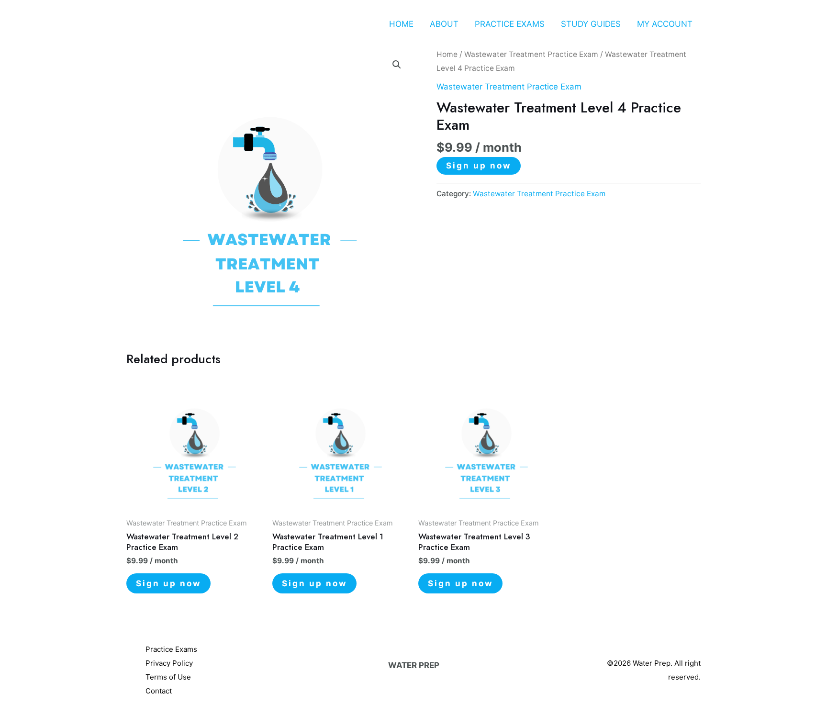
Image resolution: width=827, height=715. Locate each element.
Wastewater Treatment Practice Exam (531, 54)
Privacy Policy (169, 663)
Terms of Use (168, 676)
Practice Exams (510, 24)
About (444, 24)
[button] (396, 64)
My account (665, 24)
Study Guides (591, 24)
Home (401, 24)
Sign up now (478, 165)
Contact (158, 690)
